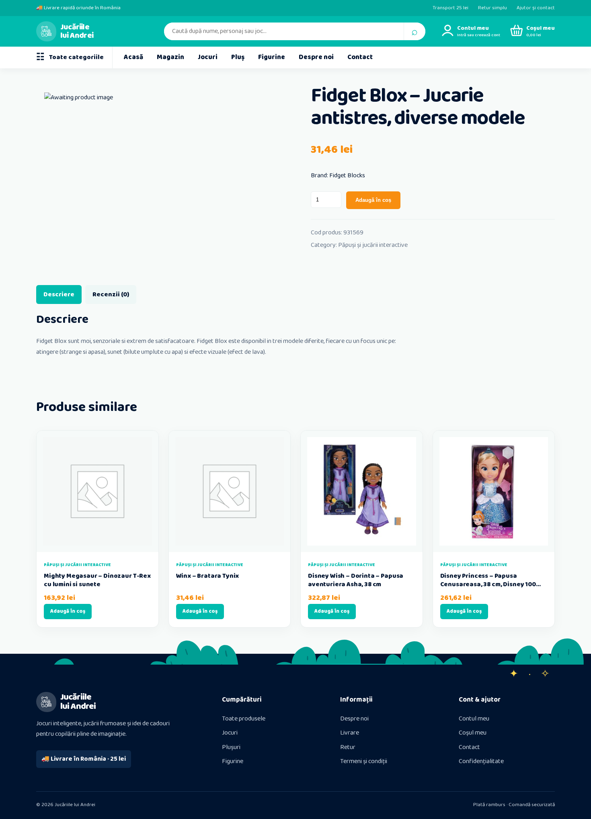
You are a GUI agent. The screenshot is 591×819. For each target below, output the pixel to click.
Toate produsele (243, 719)
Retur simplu (492, 8)
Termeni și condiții (363, 761)
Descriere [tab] (58, 294)
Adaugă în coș (373, 200)
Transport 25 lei (450, 8)
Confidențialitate (481, 761)
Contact (360, 57)
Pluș (237, 57)
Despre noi (316, 57)
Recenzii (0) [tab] (110, 294)
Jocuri (208, 57)
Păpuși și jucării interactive (373, 245)
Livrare (349, 733)
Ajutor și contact (536, 8)
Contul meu (474, 719)
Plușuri (231, 747)
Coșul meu (472, 733)
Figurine (271, 57)
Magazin (170, 57)
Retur (347, 747)
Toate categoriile (70, 57)
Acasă (133, 57)
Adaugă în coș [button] (67, 611)
